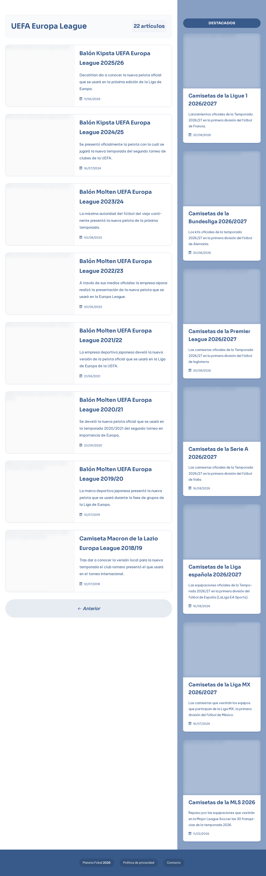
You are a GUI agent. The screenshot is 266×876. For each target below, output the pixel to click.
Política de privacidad (138, 862)
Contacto (174, 862)
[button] (115, 5)
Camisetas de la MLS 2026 (222, 802)
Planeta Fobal (97, 862)
